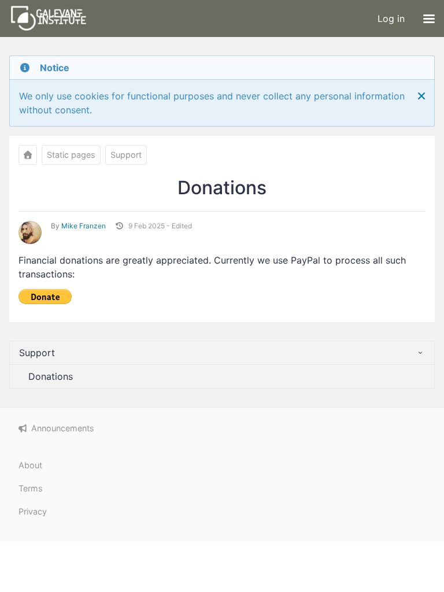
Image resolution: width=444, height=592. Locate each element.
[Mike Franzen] (30, 232)
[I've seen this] (421, 96)
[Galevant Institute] (27, 155)
